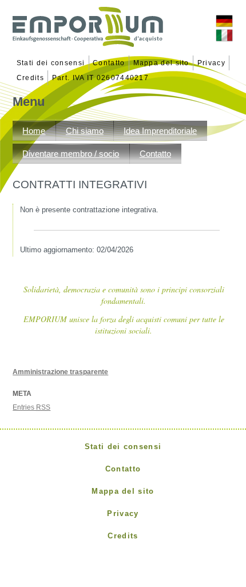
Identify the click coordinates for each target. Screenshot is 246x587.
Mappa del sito (161, 63)
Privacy (211, 63)
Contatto (109, 63)
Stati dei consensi (51, 63)
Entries (31, 407)
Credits (30, 78)
